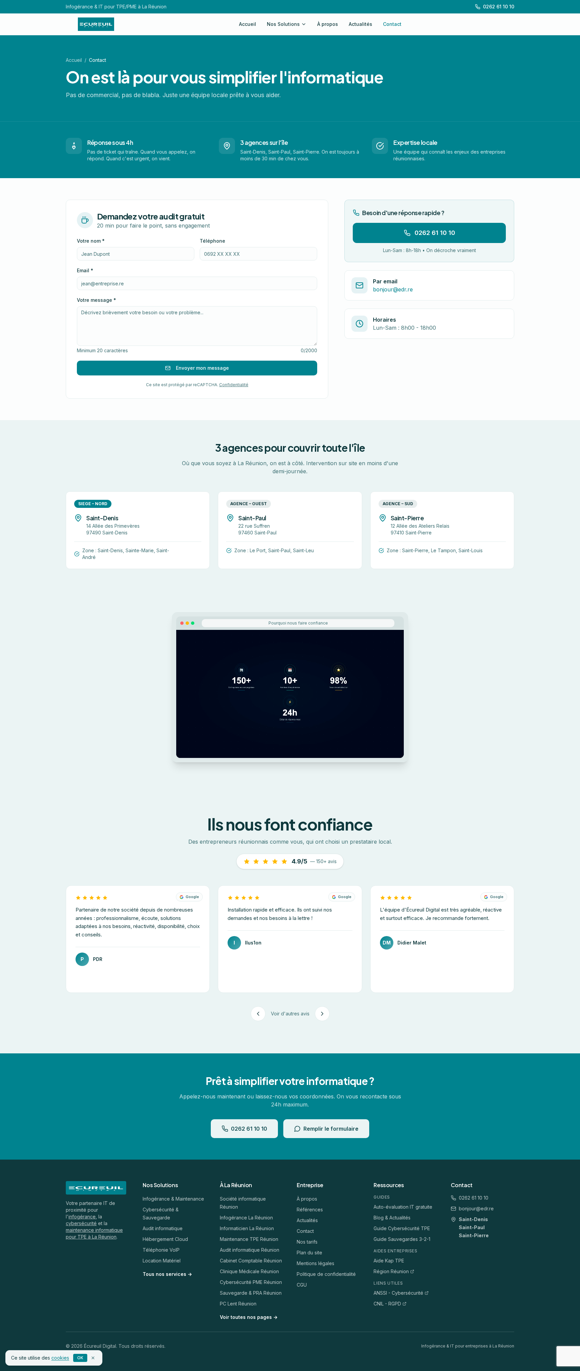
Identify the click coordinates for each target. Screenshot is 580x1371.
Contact (392, 24)
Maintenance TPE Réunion (249, 1239)
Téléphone (212, 241)
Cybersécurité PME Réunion (251, 1282)
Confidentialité (233, 384)
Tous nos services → (167, 1274)
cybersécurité (81, 1223)
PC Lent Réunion (238, 1303)
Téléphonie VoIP (161, 1250)
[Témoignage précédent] (258, 1013)
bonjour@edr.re (476, 1208)
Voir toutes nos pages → (249, 1317)
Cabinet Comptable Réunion (251, 1260)
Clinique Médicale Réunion (249, 1271)
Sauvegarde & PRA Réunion (251, 1293)
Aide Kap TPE (389, 1260)
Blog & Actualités (392, 1217)
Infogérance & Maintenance (173, 1199)
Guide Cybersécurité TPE (402, 1228)
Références (310, 1209)
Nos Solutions (283, 24)
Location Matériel (162, 1260)
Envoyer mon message (202, 368)
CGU (302, 1285)
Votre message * (96, 300)
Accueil (247, 24)
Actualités (360, 24)
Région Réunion (391, 1271)
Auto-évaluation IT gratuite (403, 1207)
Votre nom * (91, 241)
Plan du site (309, 1252)
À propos (327, 24)
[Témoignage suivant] (322, 1013)
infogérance (82, 1216)
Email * (85, 270)
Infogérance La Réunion (246, 1217)
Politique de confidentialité (326, 1274)
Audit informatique (163, 1228)
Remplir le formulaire (330, 1128)
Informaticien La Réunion (247, 1228)
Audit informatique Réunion (249, 1250)
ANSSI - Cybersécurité (398, 1293)
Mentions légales (315, 1263)
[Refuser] (93, 1358)
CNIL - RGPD (387, 1303)
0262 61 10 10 (435, 232)
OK (80, 1357)
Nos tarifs (307, 1242)
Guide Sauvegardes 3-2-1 (402, 1239)
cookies (60, 1358)
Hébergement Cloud (165, 1239)
